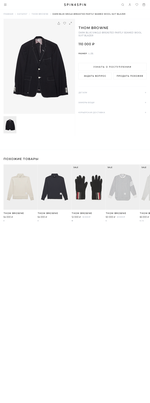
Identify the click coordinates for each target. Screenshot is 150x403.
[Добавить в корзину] (34, 206)
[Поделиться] (59, 23)
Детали (112, 92)
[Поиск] (122, 4)
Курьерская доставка (112, 112)
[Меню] (5, 5)
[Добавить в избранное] (65, 23)
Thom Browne (39, 14)
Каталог (22, 14)
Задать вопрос (95, 76)
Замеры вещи (112, 102)
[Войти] (129, 4)
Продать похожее (130, 76)
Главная (8, 14)
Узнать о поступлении (112, 67)
